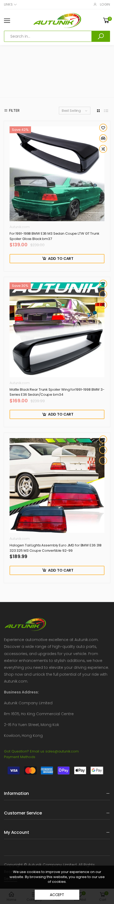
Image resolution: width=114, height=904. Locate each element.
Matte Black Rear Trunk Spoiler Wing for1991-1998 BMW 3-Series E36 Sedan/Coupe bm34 (57, 392)
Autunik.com (20, 226)
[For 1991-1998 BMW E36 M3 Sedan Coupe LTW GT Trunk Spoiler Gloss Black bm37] (57, 173)
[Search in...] (100, 36)
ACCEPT (57, 894)
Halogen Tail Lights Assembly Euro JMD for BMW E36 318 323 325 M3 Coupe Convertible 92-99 (56, 548)
